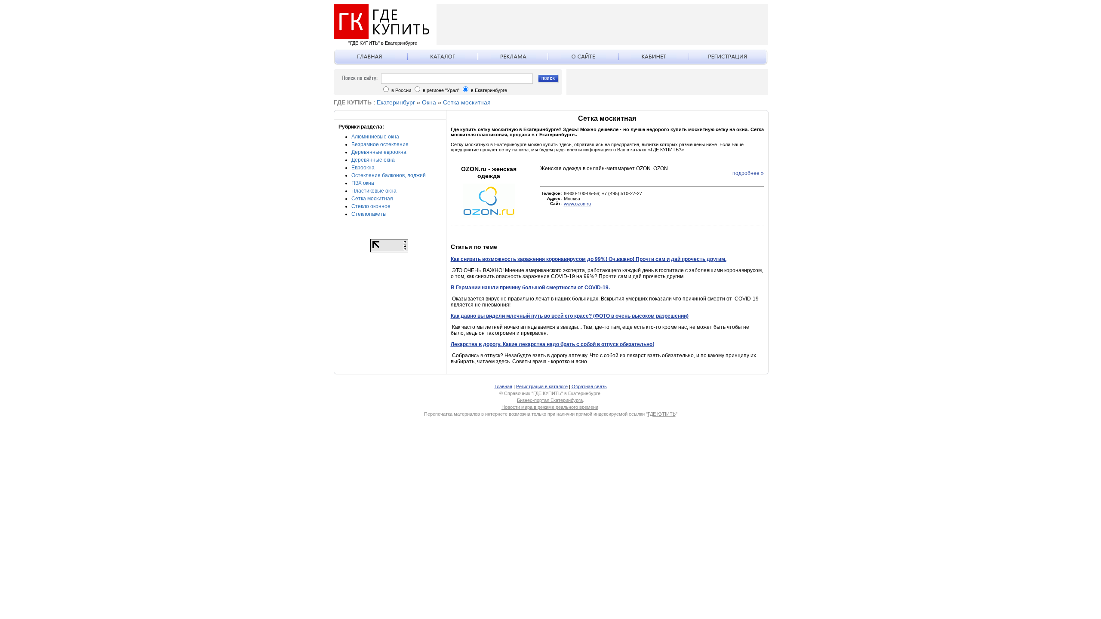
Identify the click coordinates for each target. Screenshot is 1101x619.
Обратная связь (589, 386)
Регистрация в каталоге (542, 386)
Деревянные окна (373, 160)
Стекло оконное (371, 206)
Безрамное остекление (380, 144)
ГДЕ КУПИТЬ (662, 414)
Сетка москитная (467, 102)
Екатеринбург (396, 102)
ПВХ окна (362, 183)
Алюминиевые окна (375, 137)
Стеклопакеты (369, 214)
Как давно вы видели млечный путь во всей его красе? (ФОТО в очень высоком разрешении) (570, 316)
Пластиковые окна (374, 191)
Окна (429, 102)
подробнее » (748, 173)
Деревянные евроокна (378, 152)
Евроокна (363, 168)
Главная (503, 386)
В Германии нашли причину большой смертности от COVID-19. (530, 288)
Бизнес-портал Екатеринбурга (550, 400)
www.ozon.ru (577, 203)
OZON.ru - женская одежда (489, 172)
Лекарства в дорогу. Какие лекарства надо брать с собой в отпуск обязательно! (552, 344)
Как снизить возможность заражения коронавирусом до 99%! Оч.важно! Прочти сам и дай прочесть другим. (588, 259)
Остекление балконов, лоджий (388, 175)
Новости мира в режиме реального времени (549, 407)
